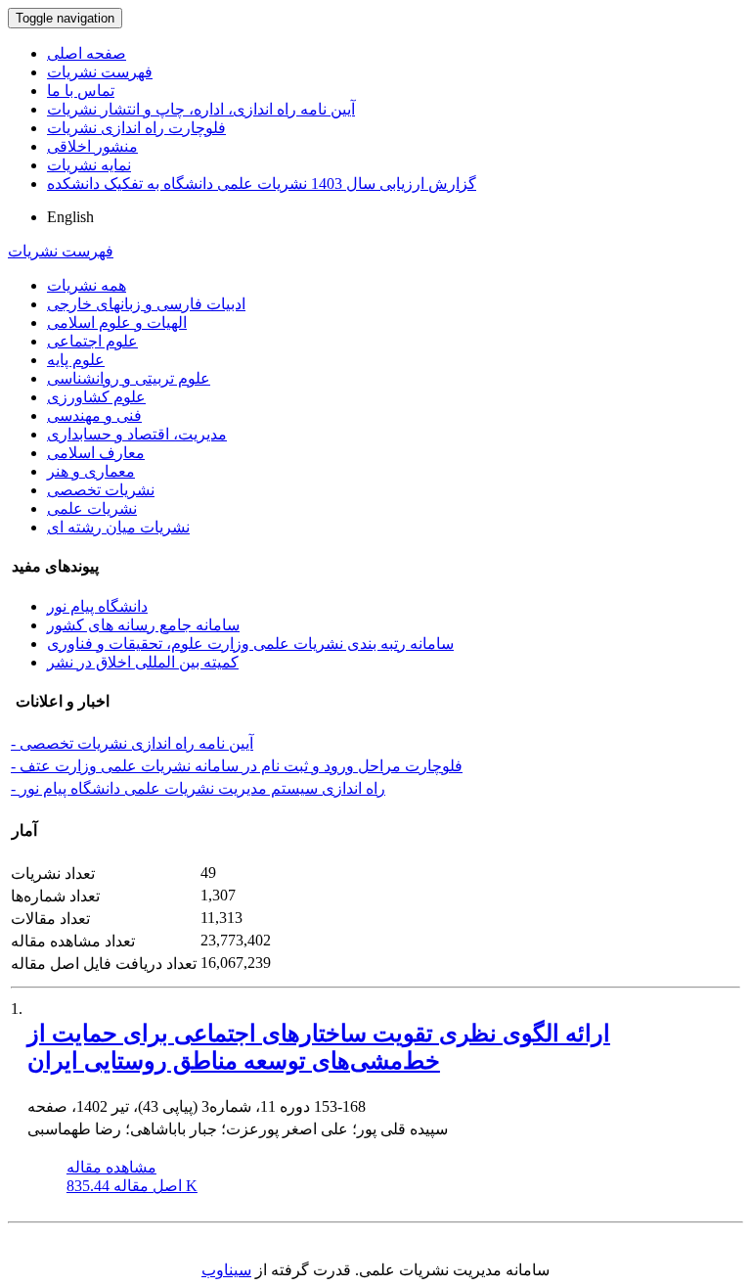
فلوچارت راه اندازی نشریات (136, 127)
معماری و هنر (91, 471)
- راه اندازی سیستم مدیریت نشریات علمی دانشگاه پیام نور (198, 788)
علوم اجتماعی (92, 341)
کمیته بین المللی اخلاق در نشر (143, 662)
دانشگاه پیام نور (97, 606)
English (70, 216)
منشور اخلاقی (92, 146)
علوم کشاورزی (96, 397)
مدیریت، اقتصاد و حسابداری (137, 434)
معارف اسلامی (96, 452)
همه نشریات (86, 285)
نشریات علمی (92, 508)
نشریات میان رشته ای (118, 527)
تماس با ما (80, 90)
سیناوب (226, 1270)
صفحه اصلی (86, 53)
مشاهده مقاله (111, 1167)
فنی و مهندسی (94, 415)
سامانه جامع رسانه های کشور (143, 625)
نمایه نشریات (89, 165)
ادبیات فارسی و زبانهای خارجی (146, 304)
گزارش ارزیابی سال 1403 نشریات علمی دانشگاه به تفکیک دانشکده (261, 183)
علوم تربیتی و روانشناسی (128, 378)
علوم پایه (76, 359)
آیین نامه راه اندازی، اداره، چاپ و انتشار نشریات (201, 109)
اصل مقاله (132, 1185)
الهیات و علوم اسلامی (117, 322)
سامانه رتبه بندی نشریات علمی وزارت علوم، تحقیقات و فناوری (250, 643)
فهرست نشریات (100, 72)
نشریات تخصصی (101, 490)
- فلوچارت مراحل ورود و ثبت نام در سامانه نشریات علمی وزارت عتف (237, 766)
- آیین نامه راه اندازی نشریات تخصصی (132, 743)
